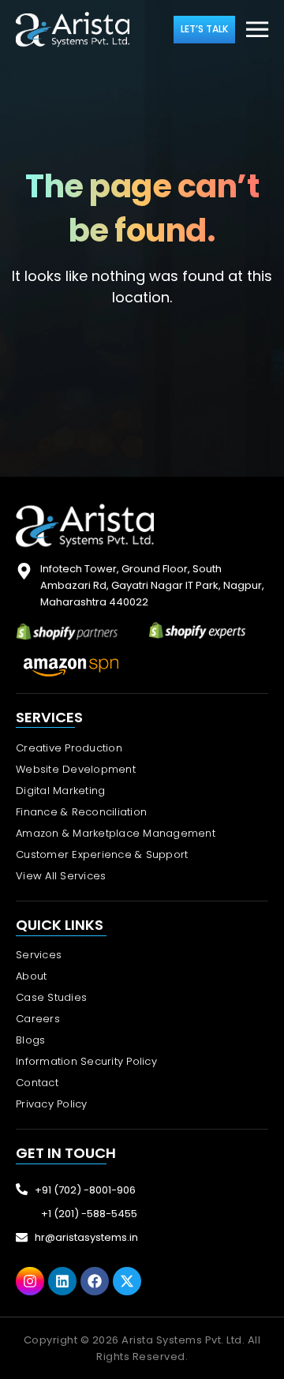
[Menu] (257, 31)
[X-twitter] (127, 1281)
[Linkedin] (62, 1281)
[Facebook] (94, 1281)
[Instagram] (30, 1281)
